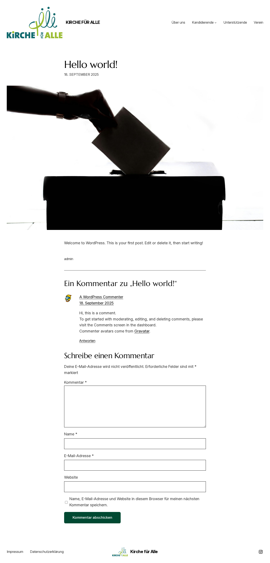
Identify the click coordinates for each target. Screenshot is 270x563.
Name (70, 434)
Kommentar (75, 382)
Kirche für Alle (83, 22)
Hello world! (90, 64)
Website (71, 477)
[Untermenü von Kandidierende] (216, 23)
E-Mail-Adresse (79, 456)
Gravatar (141, 331)
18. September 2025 (96, 303)
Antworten (87, 341)
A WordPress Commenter (101, 297)
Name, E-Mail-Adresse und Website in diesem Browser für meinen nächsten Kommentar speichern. (134, 502)
